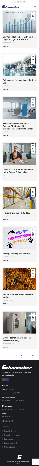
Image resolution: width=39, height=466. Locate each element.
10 (33, 355)
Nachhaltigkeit (7, 42)
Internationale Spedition (12, 435)
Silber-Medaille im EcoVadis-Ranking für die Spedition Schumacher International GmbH (18, 126)
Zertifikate (10, 216)
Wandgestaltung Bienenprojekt (17, 253)
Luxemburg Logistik (10, 443)
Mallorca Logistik (9, 447)
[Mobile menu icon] (35, 7)
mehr (4, 46)
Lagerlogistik (8, 439)
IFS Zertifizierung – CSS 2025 (16, 213)
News (13, 42)
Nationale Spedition (10, 431)
